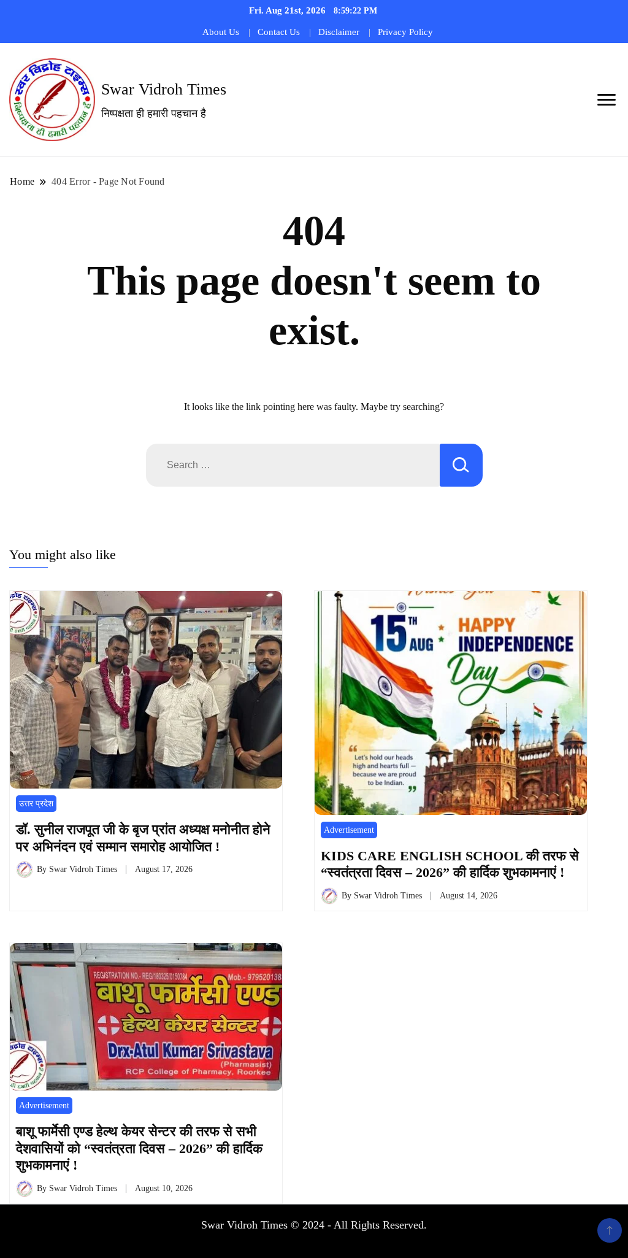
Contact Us (279, 32)
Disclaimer (338, 32)
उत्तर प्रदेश (36, 803)
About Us (220, 32)
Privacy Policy (405, 32)
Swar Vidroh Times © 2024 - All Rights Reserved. (314, 1225)
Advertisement (349, 830)
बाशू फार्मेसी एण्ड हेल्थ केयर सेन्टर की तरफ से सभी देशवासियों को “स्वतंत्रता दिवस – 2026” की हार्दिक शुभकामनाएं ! (139, 1148)
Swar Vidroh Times (163, 89)
